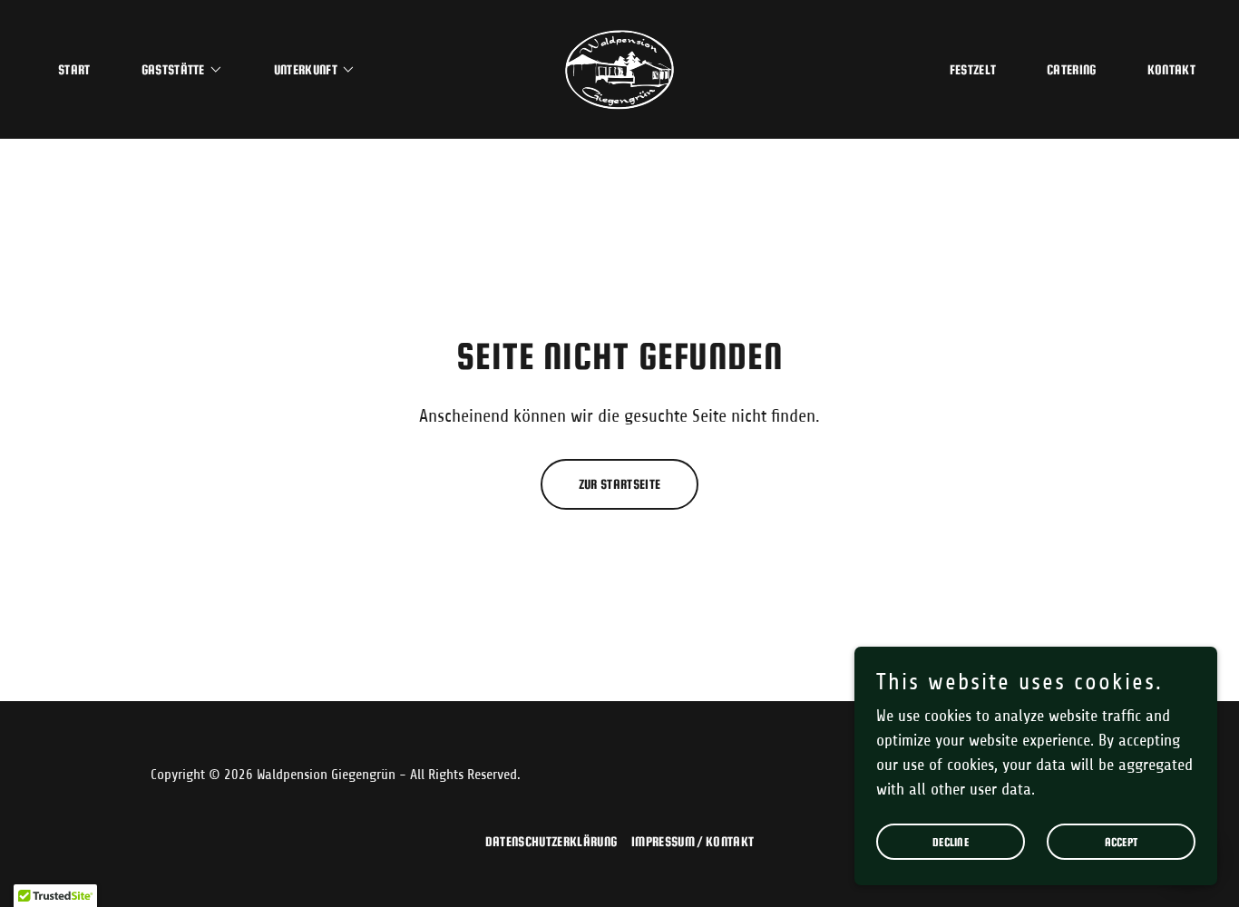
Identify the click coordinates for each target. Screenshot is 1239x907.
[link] (619, 68)
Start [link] (74, 69)
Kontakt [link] (1171, 69)
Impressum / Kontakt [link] (692, 841)
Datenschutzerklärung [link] (551, 841)
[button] (175, 70)
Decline (950, 842)
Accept (1121, 842)
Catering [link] (1072, 69)
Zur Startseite (619, 484)
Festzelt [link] (973, 69)
